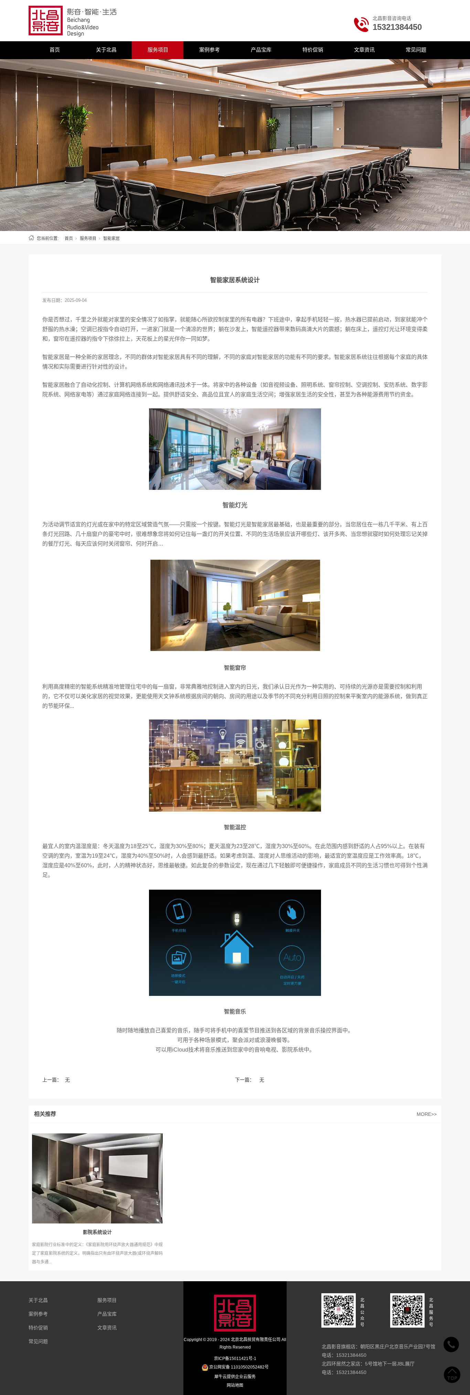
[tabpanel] (235, 145)
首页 (55, 50)
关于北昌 (106, 50)
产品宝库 (261, 50)
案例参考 (209, 50)
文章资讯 (364, 50)
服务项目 (158, 50)
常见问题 (416, 50)
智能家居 (111, 238)
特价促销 (312, 50)
